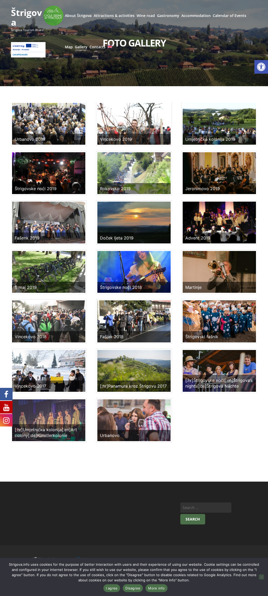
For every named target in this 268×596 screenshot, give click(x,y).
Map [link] (69, 46)
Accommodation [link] (196, 15)
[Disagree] (261, 577)
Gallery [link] (81, 46)
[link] (261, 67)
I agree (112, 588)
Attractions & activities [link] (114, 15)
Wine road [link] (146, 15)
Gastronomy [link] (168, 15)
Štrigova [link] (26, 17)
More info (156, 588)
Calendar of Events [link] (229, 15)
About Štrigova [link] (78, 15)
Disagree (132, 588)
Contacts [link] (97, 46)
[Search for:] (205, 507)
